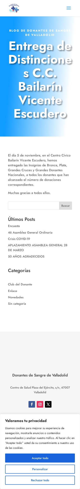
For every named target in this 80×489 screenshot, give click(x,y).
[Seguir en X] (48, 404)
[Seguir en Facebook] (32, 404)
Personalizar (40, 469)
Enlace (12, 291)
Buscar (65, 206)
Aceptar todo (40, 458)
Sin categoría (17, 303)
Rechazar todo (40, 480)
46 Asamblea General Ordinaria (30, 232)
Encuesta (14, 226)
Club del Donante (20, 284)
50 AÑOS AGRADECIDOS (26, 256)
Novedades (15, 297)
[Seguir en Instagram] (40, 404)
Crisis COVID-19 (19, 239)
